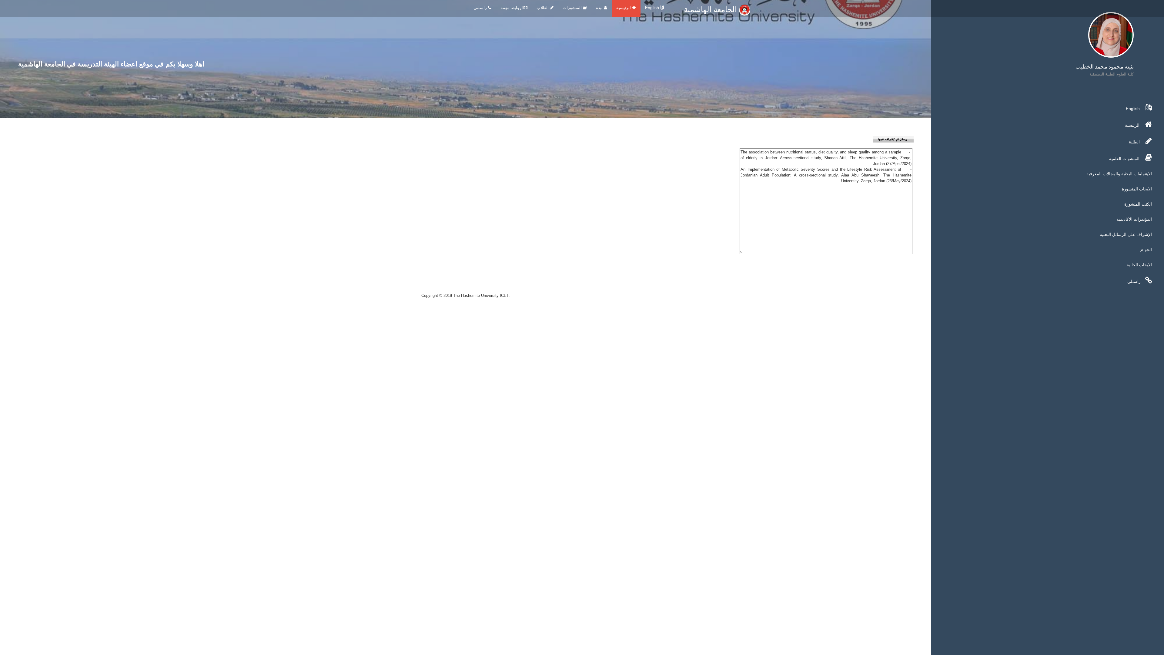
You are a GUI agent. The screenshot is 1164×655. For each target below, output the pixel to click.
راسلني (480, 7)
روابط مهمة (511, 7)
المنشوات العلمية (1125, 158)
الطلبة (1135, 141)
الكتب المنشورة (1138, 204)
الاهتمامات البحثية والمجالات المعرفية (1119, 173)
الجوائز (1146, 249)
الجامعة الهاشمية (711, 9)
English (652, 7)
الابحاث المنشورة (1137, 188)
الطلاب (543, 7)
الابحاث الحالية (1139, 264)
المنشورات (573, 7)
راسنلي (1134, 281)
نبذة (600, 7)
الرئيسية (624, 7)
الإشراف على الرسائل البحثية (1126, 234)
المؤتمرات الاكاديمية (1134, 219)
